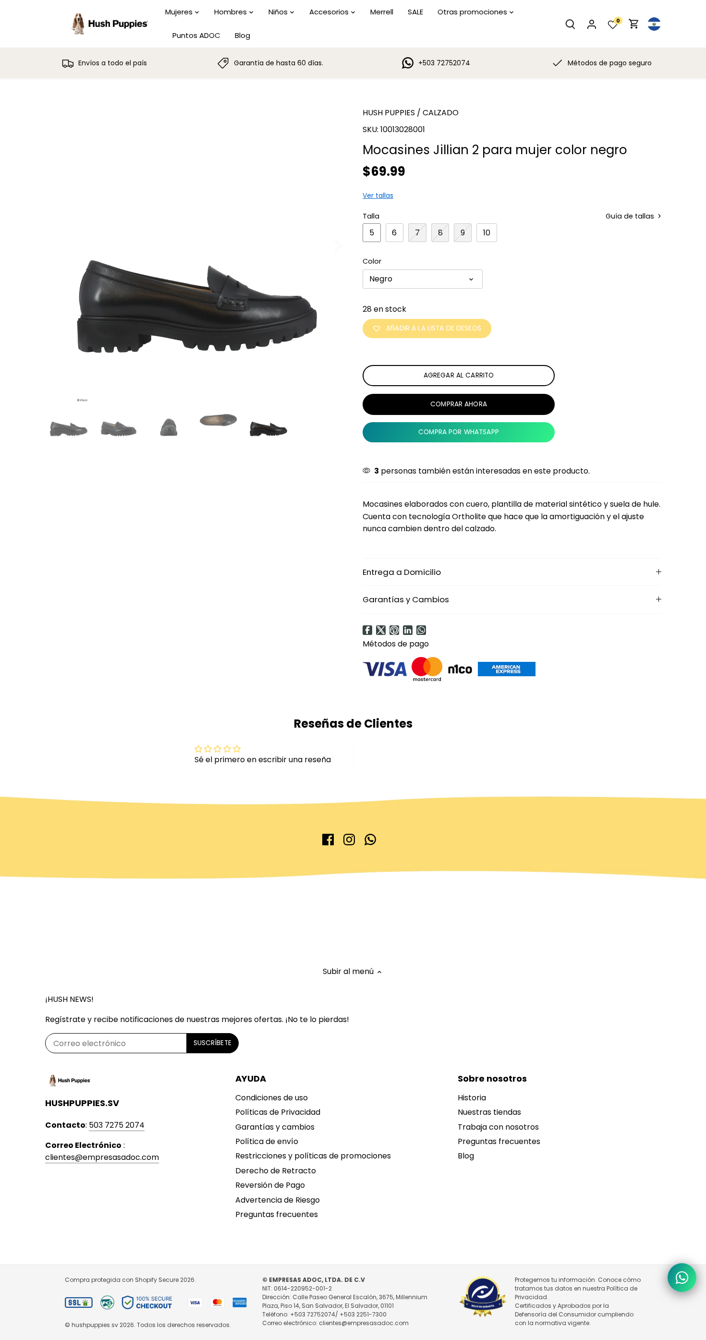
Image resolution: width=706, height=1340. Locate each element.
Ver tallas (378, 195)
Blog (466, 1155)
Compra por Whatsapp (458, 432)
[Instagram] (349, 839)
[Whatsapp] (421, 630)
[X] (381, 630)
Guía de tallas (631, 216)
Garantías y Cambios (406, 599)
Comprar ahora (458, 404)
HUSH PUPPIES (389, 112)
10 (486, 232)
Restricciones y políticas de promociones (313, 1155)
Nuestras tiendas (489, 1112)
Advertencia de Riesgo (277, 1200)
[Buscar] (570, 24)
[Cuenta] (591, 24)
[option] (192, 244)
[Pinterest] (394, 630)
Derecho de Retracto (275, 1170)
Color (372, 261)
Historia (472, 1097)
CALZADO (441, 112)
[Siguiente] (325, 245)
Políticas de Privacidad (277, 1112)
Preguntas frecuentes (276, 1214)
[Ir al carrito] (634, 24)
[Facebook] (367, 630)
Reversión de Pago (270, 1185)
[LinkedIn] (408, 630)
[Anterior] (60, 245)
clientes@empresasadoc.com (102, 1157)
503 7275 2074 (117, 1125)
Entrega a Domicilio (402, 572)
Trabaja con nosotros (498, 1127)
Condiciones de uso (271, 1097)
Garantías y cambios (275, 1127)
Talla (371, 216)
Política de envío (266, 1141)
